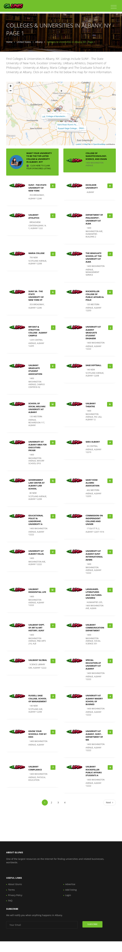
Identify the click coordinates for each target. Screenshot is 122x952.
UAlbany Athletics (33, 216)
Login (68, 895)
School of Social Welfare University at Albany (36, 408)
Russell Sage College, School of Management (37, 698)
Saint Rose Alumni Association (92, 482)
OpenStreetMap (99, 144)
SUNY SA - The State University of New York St (36, 295)
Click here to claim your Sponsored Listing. (38, 167)
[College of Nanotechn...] (55, 110)
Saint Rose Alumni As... (67, 124)
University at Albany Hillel (36, 552)
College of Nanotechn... (56, 116)
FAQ (10, 900)
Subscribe (92, 924)
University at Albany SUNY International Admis (94, 555)
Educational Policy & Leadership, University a (35, 520)
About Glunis (15, 884)
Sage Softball (93, 365)
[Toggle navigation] (113, 7)
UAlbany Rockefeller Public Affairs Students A (94, 771)
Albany (39, 41)
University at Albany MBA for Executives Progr (37, 446)
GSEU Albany (93, 441)
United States (24, 41)
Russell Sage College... (68, 128)
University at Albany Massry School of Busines (94, 700)
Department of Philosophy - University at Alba (94, 219)
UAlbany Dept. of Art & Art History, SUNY (36, 627)
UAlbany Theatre (91, 405)
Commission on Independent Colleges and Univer (94, 520)
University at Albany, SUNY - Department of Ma (94, 735)
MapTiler (87, 144)
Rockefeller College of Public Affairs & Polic (95, 295)
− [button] (11, 91)
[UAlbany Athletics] (49, 110)
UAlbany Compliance (35, 768)
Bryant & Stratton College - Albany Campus (37, 331)
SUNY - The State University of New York (37, 187)
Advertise (70, 884)
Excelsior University (92, 186)
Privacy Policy (15, 895)
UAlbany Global (37, 660)
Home (9, 41)
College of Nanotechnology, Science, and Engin (96, 156)
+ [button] (11, 86)
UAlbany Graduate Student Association (35, 369)
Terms (11, 889)
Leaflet (78, 144)
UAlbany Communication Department (95, 627)
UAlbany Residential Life (37, 590)
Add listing (71, 889)
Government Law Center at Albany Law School (36, 484)
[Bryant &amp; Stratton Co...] (61, 107)
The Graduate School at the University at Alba (94, 257)
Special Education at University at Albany (93, 664)
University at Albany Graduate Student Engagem (93, 332)
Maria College (36, 253)
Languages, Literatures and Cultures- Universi (94, 593)
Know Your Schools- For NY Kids (37, 734)
